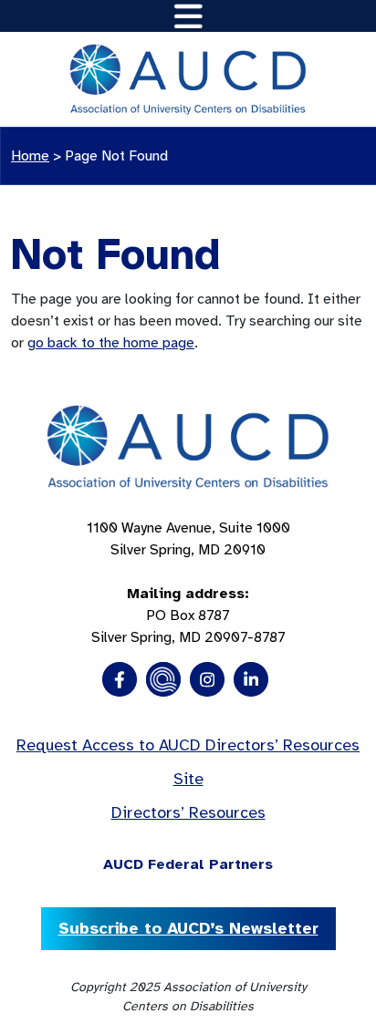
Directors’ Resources (188, 812)
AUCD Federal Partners (188, 864)
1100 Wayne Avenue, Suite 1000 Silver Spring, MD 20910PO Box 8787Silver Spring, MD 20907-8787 (188, 582)
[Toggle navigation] (188, 16)
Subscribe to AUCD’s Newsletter (188, 928)
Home (30, 156)
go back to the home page (110, 343)
